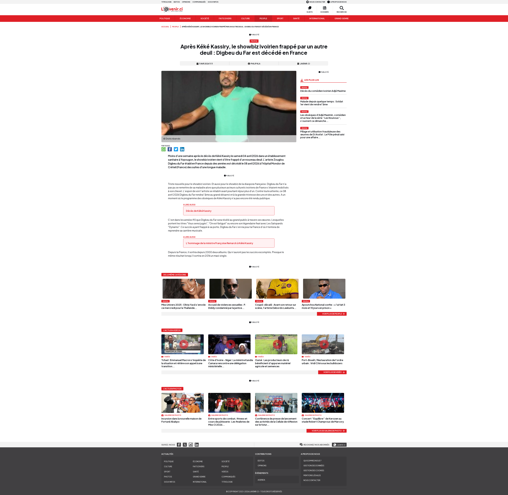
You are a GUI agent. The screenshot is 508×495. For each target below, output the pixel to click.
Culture (245, 18)
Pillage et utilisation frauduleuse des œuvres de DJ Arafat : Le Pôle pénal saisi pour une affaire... (322, 134)
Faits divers (198, 466)
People (263, 18)
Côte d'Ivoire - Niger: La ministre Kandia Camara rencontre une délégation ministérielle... (230, 363)
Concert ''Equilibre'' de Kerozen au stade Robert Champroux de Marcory (323, 420)
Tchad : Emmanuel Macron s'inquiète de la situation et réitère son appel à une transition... (183, 363)
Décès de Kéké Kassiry (198, 210)
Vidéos (225, 472)
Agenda (261, 480)
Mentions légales (312, 475)
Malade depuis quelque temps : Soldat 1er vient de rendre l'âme (321, 103)
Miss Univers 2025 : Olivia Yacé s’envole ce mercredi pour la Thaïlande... (183, 306)
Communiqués (199, 2)
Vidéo (167, 357)
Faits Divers (225, 18)
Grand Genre (199, 477)
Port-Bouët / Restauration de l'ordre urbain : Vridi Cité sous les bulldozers (322, 361)
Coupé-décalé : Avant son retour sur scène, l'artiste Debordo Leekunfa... (275, 306)
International (317, 18)
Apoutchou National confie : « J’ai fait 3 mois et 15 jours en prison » (323, 306)
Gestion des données (313, 465)
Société (205, 18)
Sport (280, 18)
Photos (168, 477)
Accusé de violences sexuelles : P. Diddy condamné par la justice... (227, 306)
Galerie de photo (172, 415)
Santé (296, 18)
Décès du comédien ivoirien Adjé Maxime (323, 90)
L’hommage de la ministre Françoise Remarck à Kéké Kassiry (219, 243)
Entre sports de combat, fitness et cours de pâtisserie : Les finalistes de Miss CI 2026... (228, 421)
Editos (177, 2)
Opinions (186, 2)
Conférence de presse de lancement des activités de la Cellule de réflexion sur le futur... (276, 421)
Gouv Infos (169, 482)
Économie (185, 18)
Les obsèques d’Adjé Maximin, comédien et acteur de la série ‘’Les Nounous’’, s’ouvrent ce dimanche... (323, 117)
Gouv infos (213, 2)
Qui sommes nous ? (312, 461)
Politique (165, 18)
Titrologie (166, 2)
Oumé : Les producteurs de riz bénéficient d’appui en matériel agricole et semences (272, 363)
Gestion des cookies (313, 470)
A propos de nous (338, 2)
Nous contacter (317, 2)
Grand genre (342, 18)
